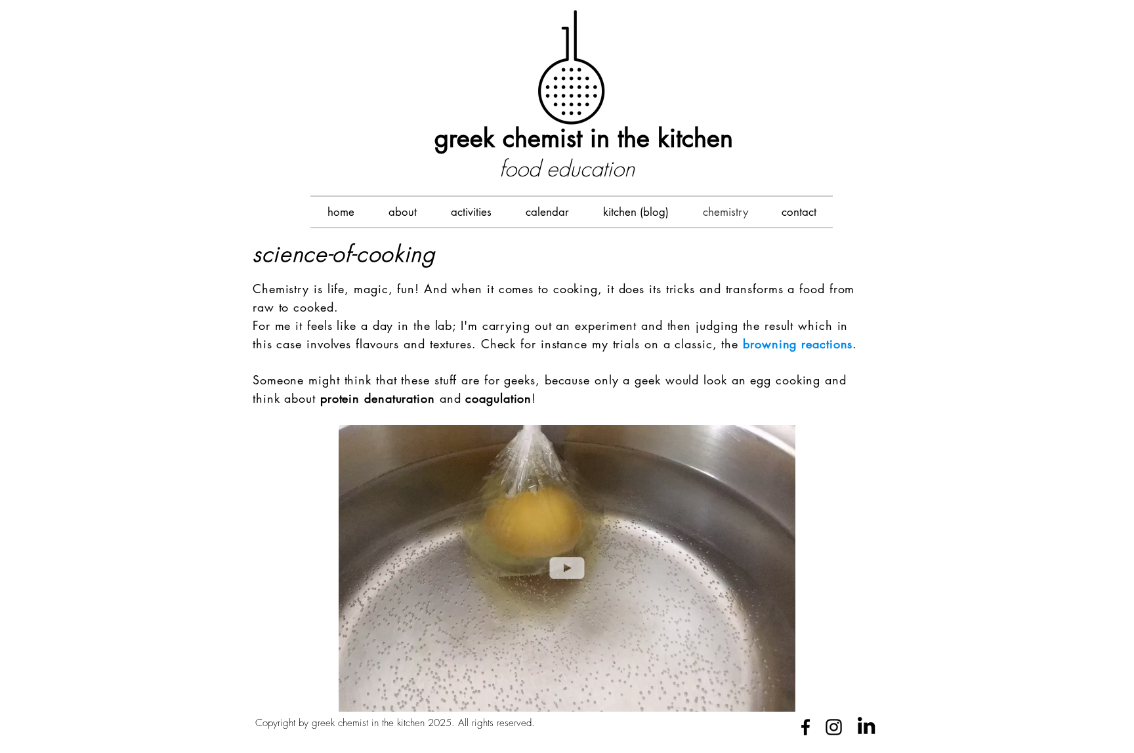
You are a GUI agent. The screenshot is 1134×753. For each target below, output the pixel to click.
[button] (471, 212)
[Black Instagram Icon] (834, 727)
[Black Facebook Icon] (805, 727)
